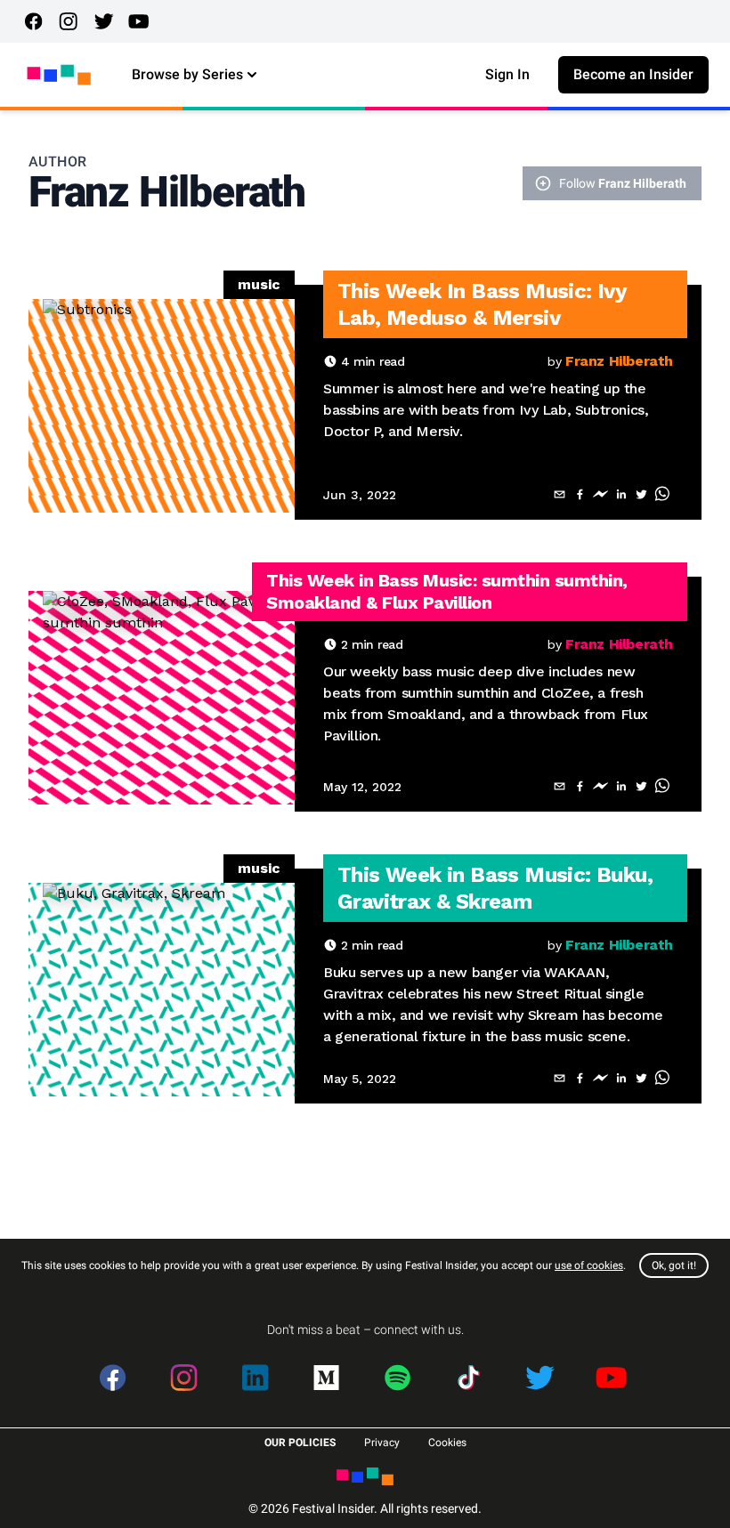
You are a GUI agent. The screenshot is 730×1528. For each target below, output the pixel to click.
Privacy (382, 1442)
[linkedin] (621, 494)
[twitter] (641, 494)
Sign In (507, 74)
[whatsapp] (662, 494)
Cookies (447, 1442)
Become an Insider (633, 74)
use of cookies (589, 1265)
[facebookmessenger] (600, 494)
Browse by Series (187, 74)
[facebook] (580, 494)
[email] (559, 494)
